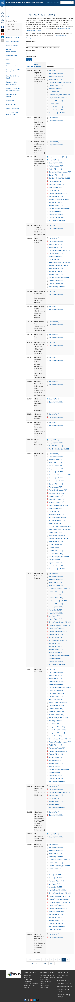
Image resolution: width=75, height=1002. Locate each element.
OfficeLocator (2, 16)
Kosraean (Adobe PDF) (56, 881)
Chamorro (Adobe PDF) (56, 481)
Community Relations (12, 37)
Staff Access (27, 975)
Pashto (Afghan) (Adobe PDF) (59, 899)
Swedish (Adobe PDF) (56, 554)
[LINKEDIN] (2, 37)
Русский (59, 977)
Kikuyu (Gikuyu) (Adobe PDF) (58, 505)
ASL (63, 997)
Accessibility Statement (47, 977)
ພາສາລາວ (66, 995)
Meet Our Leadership (12, 41)
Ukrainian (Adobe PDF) (56, 110)
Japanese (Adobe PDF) (56, 502)
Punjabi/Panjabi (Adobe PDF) (58, 98)
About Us (27, 977)
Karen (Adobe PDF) (55, 875)
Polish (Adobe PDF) (55, 532)
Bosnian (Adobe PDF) (56, 466)
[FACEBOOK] (2, 27)
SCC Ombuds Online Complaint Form (12, 113)
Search (72, 2)
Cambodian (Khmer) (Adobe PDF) (60, 82)
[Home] (2, 3)
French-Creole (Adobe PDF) (58, 490)
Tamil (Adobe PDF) (55, 211)
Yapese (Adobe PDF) (55, 929)
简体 (58, 980)
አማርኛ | (66, 989)
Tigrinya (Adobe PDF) (56, 214)
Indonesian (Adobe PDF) (57, 184)
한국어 (67, 980)
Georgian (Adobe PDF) (56, 493)
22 (51, 960)
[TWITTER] (2, 30)
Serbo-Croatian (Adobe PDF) (58, 640)
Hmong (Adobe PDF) (56, 607)
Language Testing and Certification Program (13, 89)
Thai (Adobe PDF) (55, 560)
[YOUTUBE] (2, 33)
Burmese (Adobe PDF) (56, 472)
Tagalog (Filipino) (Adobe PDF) (59, 208)
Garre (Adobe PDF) (55, 872)
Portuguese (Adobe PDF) (57, 535)
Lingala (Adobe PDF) (55, 887)
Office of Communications (11, 51)
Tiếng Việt (60, 989)
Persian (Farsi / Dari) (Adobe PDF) (60, 95)
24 (59, 960)
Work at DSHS (28, 979)
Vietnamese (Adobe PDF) (57, 113)
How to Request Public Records (13, 71)
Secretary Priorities (12, 45)
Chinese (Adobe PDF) (56, 85)
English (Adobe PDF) (56, 73)
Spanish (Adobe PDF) (56, 107)
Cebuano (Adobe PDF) (56, 478)
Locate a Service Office (31, 983)
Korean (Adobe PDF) (55, 89)
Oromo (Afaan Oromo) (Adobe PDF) (61, 526)
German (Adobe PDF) (56, 496)
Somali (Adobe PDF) (55, 104)
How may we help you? (52, 2)
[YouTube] (31, 1000)
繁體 (62, 980)
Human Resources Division (11, 95)
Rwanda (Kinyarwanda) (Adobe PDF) (61, 199)
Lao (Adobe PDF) (54, 92)
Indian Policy (10, 100)
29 (36, 963)
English (59, 975)
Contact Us (27, 981)
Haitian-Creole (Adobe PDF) (58, 601)
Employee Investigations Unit (12, 65)
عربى (58, 983)
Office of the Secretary (16, 8)
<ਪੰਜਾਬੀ (69, 983)
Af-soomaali (60, 986)
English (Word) (54, 70)
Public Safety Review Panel (12, 77)
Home (7, 8)
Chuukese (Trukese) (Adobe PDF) (60, 178)
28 (32, 963)
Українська (68, 986)
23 (55, 960)
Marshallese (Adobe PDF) (57, 517)
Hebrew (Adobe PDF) (56, 604)
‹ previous (37, 960)
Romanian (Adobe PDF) (56, 911)
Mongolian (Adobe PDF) (57, 520)
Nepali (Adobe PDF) (55, 523)
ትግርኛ (59, 997)
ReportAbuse (2, 22)
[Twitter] (28, 1000)
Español (64, 975)
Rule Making (44, 988)
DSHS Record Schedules (11, 26)
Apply (29, 60)
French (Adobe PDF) (55, 181)
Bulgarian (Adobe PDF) (56, 469)
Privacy (8, 60)
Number (30, 66)
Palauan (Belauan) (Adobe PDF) (59, 896)
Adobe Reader (44, 979)
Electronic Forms (11, 21)
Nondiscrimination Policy (47, 975)
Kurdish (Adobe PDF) (56, 613)
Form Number (31, 42)
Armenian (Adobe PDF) (56, 586)
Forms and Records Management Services (13, 32)
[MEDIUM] (2, 40)
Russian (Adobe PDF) (56, 101)
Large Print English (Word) (58, 157)
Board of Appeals (11, 56)
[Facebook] (25, 1000)
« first (30, 960)
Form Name (30, 50)
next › (45, 963)
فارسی (59, 991)
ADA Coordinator (11, 104)
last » (51, 963)
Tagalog (59, 995)
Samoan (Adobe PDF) (56, 545)
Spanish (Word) (54, 804)
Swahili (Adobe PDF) (55, 652)
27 (28, 963)
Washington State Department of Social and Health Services (24, 2)
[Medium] (37, 1000)
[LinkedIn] (34, 1000)
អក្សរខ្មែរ (63, 983)
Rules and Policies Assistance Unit (11, 83)
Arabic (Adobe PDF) (55, 80)
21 (47, 960)
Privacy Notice (44, 985)
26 (67, 960)
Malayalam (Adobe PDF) (57, 514)
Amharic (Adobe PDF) (56, 76)
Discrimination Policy (12, 108)
